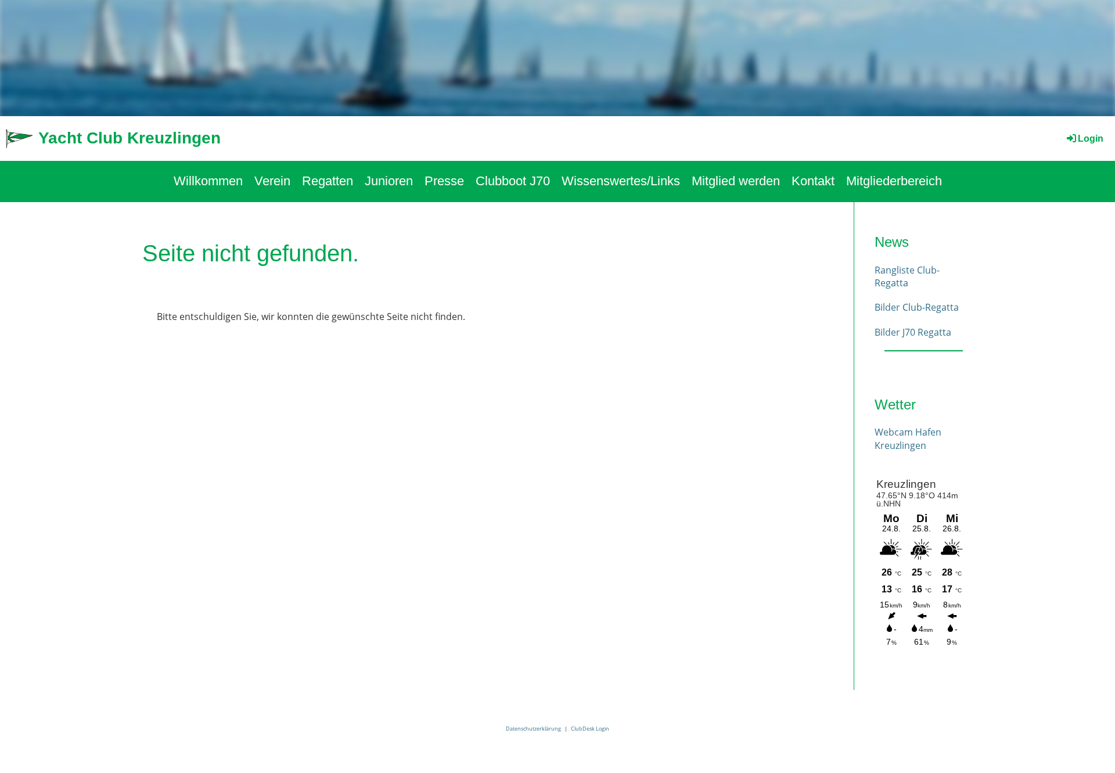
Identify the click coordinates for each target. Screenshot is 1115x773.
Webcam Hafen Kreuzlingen (908, 438)
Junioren (389, 181)
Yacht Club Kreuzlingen (129, 138)
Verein (272, 181)
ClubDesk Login (590, 728)
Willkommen (208, 181)
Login (1090, 138)
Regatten (327, 181)
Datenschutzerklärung (533, 728)
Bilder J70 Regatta (913, 332)
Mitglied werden (736, 181)
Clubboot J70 (513, 181)
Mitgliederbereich (894, 181)
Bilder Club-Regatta (917, 307)
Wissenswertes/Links (621, 181)
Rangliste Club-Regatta (907, 276)
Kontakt (813, 181)
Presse (444, 181)
